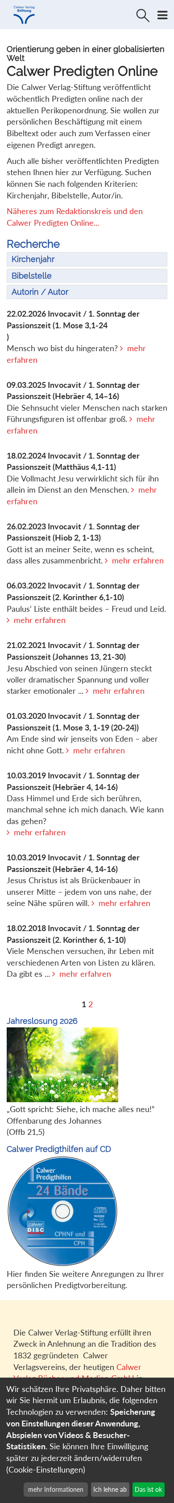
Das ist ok (148, 1489)
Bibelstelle (32, 275)
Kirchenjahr (33, 259)
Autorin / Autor (40, 291)
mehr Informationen (55, 1489)
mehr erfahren (138, 560)
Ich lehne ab (110, 1489)
